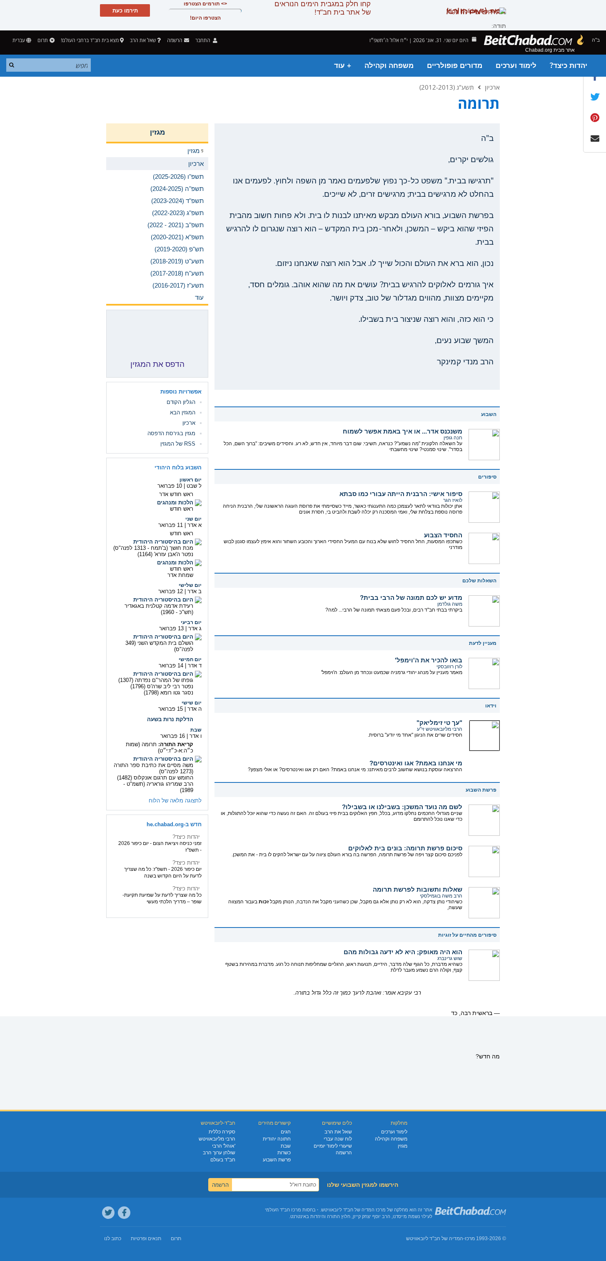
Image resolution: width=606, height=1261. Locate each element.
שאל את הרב (143, 40)
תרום (42, 40)
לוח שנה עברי (338, 1139)
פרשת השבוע (277, 1160)
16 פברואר (172, 736)
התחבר (203, 40)
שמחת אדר (180, 575)
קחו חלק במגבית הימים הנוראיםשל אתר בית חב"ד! (322, 8)
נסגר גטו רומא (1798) (168, 692)
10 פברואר (169, 486)
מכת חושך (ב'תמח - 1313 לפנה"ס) (153, 548)
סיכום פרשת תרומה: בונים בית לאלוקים (405, 848)
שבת (196, 730)
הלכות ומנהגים (175, 502)
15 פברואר (170, 709)
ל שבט (194, 486)
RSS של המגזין (177, 444)
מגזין (157, 132)
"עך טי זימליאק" (439, 722)
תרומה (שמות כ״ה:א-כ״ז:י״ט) (159, 747)
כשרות (284, 1153)
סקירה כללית (222, 1132)
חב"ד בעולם (222, 1160)
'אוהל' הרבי (223, 1146)
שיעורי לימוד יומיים (333, 1146)
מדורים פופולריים (454, 65)
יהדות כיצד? (568, 65)
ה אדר (194, 709)
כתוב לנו (112, 1238)
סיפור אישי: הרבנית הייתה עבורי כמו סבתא (400, 493)
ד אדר (195, 665)
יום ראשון (191, 480)
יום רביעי (191, 622)
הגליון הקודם (181, 402)
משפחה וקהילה (389, 65)
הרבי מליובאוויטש (217, 1139)
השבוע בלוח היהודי (178, 467)
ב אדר (194, 591)
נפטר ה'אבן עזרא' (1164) (165, 554)
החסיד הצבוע (443, 535)
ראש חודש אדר (176, 494)
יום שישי (192, 703)
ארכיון (492, 87)
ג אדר (195, 628)
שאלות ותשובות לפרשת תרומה (417, 889)
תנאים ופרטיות (146, 1238)
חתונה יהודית (277, 1139)
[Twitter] (108, 1212)
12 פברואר (170, 591)
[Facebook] (124, 1212)
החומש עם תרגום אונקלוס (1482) (155, 778)
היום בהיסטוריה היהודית (163, 542)
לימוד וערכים (516, 65)
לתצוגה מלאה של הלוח (175, 800)
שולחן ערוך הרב (219, 1153)
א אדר (194, 525)
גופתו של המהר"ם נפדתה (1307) (155, 680)
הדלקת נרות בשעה (170, 719)
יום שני (193, 519)
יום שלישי (190, 585)
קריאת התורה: (175, 744)
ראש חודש (181, 509)
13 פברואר (171, 628)
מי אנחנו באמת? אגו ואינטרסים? (415, 763)
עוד (199, 297)
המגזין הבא (182, 412)
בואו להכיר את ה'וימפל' (428, 660)
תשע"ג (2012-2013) (446, 87)
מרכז (470, 1238)
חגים (286, 1132)
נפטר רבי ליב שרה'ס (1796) (161, 686)
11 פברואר (170, 525)
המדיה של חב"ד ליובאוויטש (434, 1238)
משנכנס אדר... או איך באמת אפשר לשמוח (402, 431)
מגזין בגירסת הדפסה (171, 433)
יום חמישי (190, 659)
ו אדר (196, 736)
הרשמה (344, 1153)
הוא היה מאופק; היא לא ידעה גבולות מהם (403, 951)
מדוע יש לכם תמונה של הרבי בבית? (411, 597)
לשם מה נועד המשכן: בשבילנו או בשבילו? (402, 806)
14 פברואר (171, 665)
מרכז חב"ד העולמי (283, 1209)
